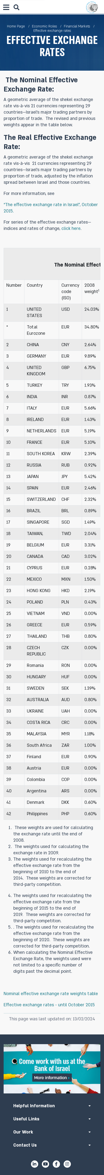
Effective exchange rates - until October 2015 (49, 1005)
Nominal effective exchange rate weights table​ (51, 994)
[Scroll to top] (52, 1034)
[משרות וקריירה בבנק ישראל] (52, 1068)
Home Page (16, 26)
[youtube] (45, 1164)
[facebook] (56, 1164)
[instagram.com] (67, 1164)
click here (71, 228)
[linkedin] (34, 1164)
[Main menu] (6, 7)
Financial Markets (77, 26)
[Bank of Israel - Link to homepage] (92, 7)
